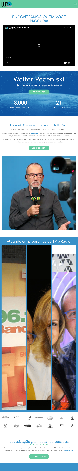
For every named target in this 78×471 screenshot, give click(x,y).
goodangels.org (68, 450)
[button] (3, 327)
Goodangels (34, 133)
